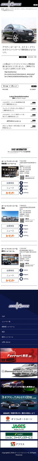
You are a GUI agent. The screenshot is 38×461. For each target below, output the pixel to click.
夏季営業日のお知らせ (12, 121)
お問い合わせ (6, 342)
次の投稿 (32, 89)
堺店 (3, 332)
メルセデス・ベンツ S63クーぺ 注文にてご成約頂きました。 (13, 115)
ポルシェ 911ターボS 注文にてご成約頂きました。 (14, 127)
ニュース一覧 (6, 321)
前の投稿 (5, 89)
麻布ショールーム (7, 337)
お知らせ (23, 57)
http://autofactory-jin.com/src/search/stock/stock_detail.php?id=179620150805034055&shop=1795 (20, 74)
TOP (3, 316)
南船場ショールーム (8, 326)
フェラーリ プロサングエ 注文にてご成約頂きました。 (14, 109)
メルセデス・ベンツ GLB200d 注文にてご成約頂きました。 (14, 103)
